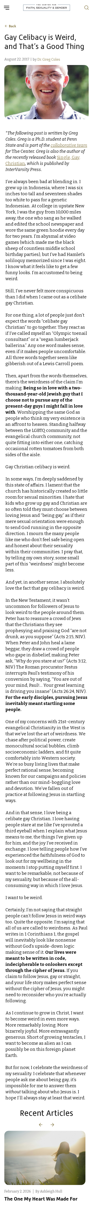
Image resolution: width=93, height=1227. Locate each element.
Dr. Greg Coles (48, 59)
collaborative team (69, 145)
